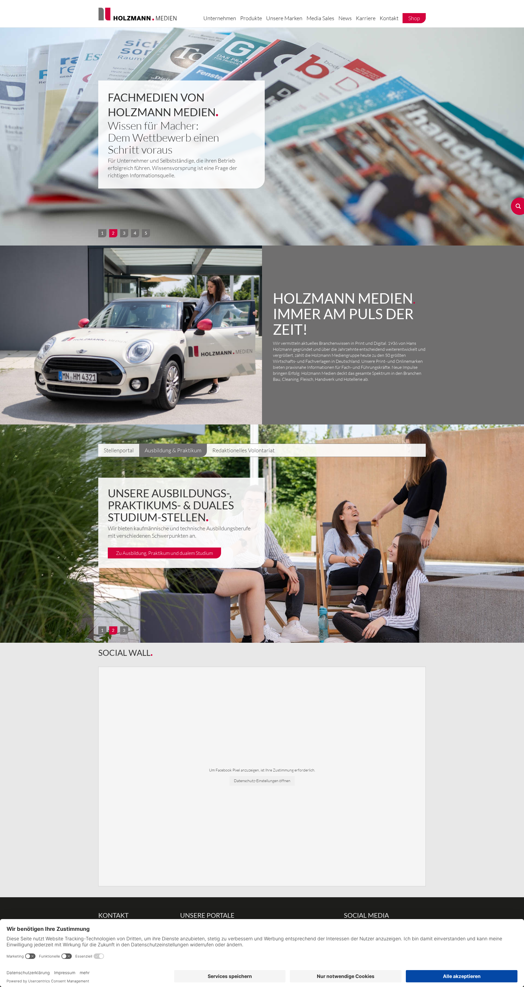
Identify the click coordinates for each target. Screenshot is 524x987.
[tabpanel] (262, 136)
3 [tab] (124, 232)
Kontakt (389, 18)
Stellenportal (119, 450)
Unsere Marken (284, 18)
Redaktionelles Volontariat (243, 450)
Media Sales (320, 18)
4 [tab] (135, 232)
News (345, 18)
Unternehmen (219, 18)
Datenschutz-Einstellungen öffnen (262, 780)
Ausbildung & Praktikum (173, 450)
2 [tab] (113, 232)
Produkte (251, 18)
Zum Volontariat (133, 541)
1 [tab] (102, 232)
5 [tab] (146, 232)
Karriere (366, 18)
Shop (414, 18)
